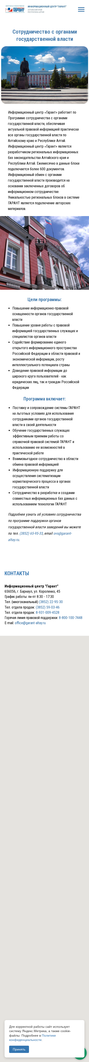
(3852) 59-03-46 (48, 607)
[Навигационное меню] (81, 9)
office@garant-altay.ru (30, 623)
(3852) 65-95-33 (31, 533)
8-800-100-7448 (70, 618)
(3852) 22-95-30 (51, 602)
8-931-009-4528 (47, 612)
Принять (19, 1049)
